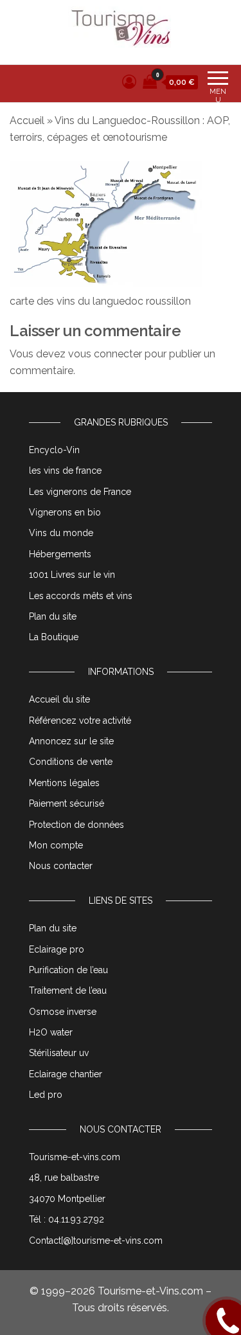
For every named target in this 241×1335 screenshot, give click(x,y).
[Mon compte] (129, 81)
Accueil (27, 120)
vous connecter (105, 354)
